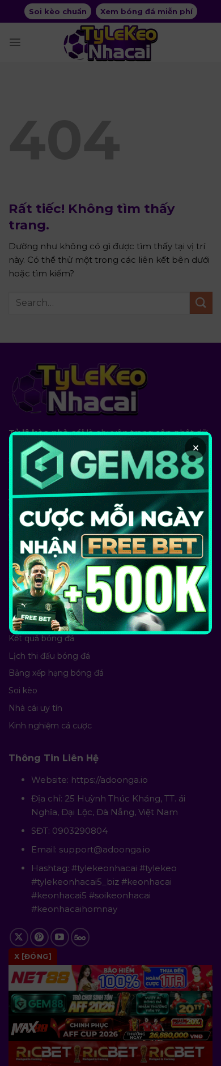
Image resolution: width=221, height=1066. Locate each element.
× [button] (196, 448)
